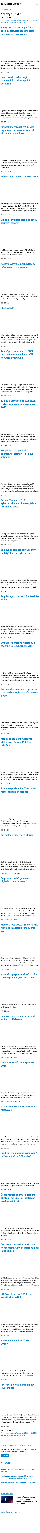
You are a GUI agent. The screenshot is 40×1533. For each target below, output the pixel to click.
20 (27, 20)
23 (34, 20)
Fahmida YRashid (6, 873)
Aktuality (6, 1463)
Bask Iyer (4, 1380)
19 (25, 20)
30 (36, 20)
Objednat (5, 1455)
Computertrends (6, 10)
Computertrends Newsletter (16, 1445)
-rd (2, 72)
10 (23, 20)
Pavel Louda (5, 920)
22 (32, 20)
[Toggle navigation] (37, 4)
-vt (2, 1011)
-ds (2, 1239)
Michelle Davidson (7, 1102)
